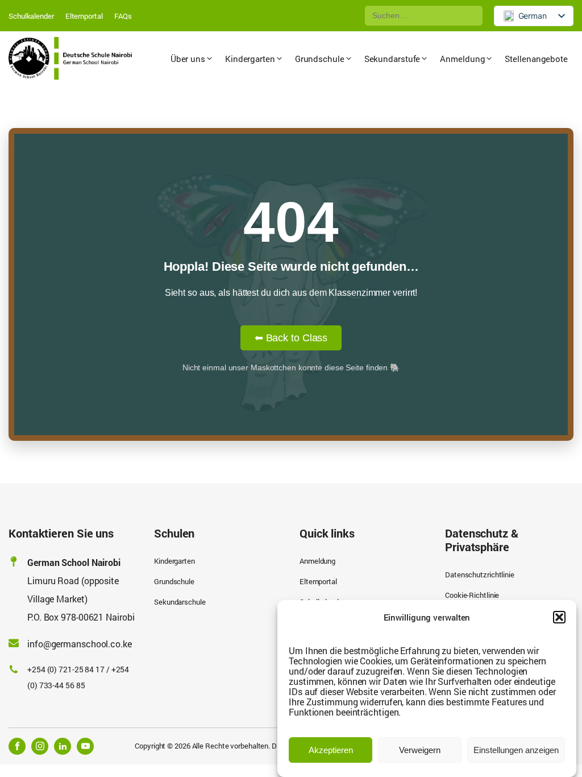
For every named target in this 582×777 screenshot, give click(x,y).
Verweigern (419, 750)
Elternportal (84, 16)
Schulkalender (31, 16)
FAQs (123, 16)
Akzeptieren (331, 750)
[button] (559, 617)
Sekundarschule (180, 602)
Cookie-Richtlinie (472, 595)
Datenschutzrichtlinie (479, 574)
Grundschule (174, 581)
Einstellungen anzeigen (516, 750)
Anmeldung (317, 561)
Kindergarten (174, 561)
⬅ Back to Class (291, 338)
